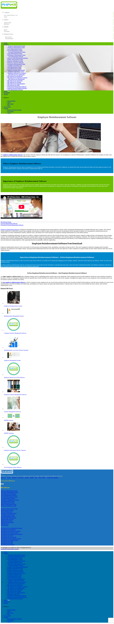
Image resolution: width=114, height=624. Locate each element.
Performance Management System (16, 55)
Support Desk (7, 22)
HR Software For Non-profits (8, 537)
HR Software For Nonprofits (15, 80)
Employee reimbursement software (10, 229)
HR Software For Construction (16, 74)
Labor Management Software (15, 89)
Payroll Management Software (9, 495)
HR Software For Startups (14, 82)
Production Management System (9, 508)
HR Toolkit (10, 104)
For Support (10, 111)
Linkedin (16, 549)
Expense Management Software (9, 223)
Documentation (9, 38)
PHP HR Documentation (7, 522)
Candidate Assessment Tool (14, 65)
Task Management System (14, 67)
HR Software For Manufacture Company (11, 534)
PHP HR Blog (4, 525)
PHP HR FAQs (5, 523)
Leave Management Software (8, 494)
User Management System (8, 501)
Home (5, 43)
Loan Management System (14, 68)
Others (9, 113)
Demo (5, 29)
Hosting (32, 477)
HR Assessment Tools (6, 511)
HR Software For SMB (7, 541)
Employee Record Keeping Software (17, 88)
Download (6, 31)
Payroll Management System (14, 50)
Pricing (6, 94)
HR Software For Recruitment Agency (11, 538)
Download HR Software (7, 519)
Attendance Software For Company (16, 73)
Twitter (8, 549)
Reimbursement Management (8, 517)
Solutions (14, 477)
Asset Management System (8, 498)
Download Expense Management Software (12, 225)
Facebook (3, 549)
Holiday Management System (15, 59)
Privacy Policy (42, 477)
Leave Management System (14, 49)
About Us (3, 477)
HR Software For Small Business (16, 83)
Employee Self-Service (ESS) (16, 71)
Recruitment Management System (16, 64)
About (5, 16)
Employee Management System (16, 46)
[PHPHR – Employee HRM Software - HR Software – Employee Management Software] (9, 8)
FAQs (9, 102)
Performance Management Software (16, 86)
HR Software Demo (6, 222)
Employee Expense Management (16, 70)
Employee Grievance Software (15, 62)
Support (27, 477)
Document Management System (16, 52)
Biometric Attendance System (15, 61)
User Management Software (15, 56)
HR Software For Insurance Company (17, 77)
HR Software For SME (13, 85)
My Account (8, 37)
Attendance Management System (16, 47)
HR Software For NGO (7, 535)
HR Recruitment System (7, 510)
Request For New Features (14, 110)
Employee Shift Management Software (17, 58)
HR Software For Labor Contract (9, 532)
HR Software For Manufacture (16, 79)
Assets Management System (14, 53)
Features (6, 44)
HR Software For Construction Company (11, 528)
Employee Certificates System (8, 513)
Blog (8, 105)
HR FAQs (6, 24)
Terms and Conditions (52, 477)
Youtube (12, 549)
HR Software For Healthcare (15, 76)
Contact (6, 108)
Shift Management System (8, 503)
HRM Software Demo (6, 520)
